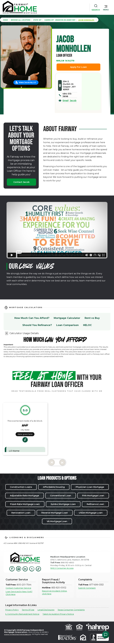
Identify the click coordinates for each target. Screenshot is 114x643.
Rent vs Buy (92, 318)
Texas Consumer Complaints (71, 610)
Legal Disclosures (46, 610)
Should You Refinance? (37, 325)
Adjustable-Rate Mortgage (24, 495)
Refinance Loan (95, 504)
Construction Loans (21, 487)
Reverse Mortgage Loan (54, 512)
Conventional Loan (60, 495)
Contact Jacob (21, 182)
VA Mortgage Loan (57, 521)
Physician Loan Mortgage (90, 487)
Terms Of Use (28, 610)
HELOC (87, 325)
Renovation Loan (20, 512)
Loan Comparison (67, 325)
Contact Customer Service (18, 588)
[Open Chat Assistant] (105, 634)
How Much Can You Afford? (31, 318)
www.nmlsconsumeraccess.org (17, 634)
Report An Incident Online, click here (54, 592)
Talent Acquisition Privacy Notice (58, 614)
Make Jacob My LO (27, 82)
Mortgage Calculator (67, 318)
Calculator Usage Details (24, 333)
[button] (106, 7)
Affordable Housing (54, 487)
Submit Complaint (87, 588)
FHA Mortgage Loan (93, 495)
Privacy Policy (12, 610)
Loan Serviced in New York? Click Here (19, 592)
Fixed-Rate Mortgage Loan (25, 504)
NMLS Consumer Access (61, 568)
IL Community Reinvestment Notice (22, 614)
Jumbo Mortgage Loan (63, 504)
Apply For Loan (78, 67)
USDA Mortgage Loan (91, 512)
